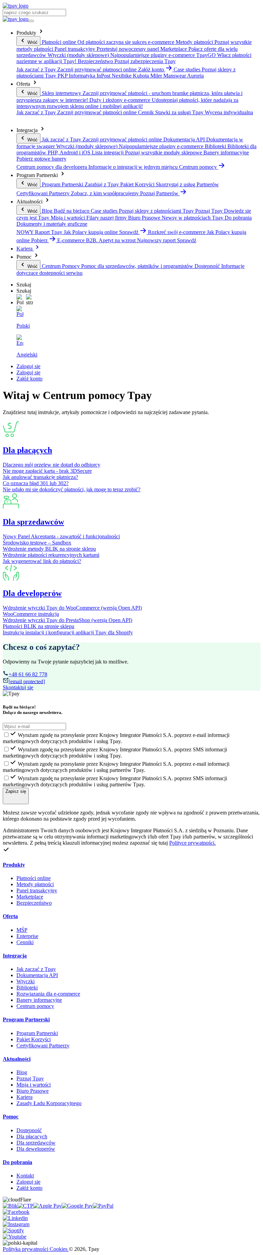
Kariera (25, 248)
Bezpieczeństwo (34, 903)
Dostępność (29, 1130)
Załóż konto (29, 379)
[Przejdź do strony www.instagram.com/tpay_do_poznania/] (16, 1224)
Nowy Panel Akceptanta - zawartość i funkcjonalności (61, 536)
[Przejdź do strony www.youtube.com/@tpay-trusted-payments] (14, 1237)
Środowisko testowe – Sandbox (37, 543)
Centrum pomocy (35, 1006)
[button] (19, 300)
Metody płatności (35, 884)
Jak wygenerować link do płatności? (42, 561)
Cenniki (25, 942)
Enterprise (27, 936)
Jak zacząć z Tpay (36, 969)
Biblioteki (27, 987)
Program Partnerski (26, 1019)
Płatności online (33, 878)
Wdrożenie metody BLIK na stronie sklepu (49, 549)
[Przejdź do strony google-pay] (77, 1206)
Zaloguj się (28, 366)
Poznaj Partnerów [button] (160, 193)
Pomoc (10, 1116)
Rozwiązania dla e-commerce (48, 994)
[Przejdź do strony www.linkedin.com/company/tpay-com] (15, 1218)
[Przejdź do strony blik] (10, 1206)
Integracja (15, 956)
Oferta (10, 916)
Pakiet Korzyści (33, 1039)
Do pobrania (17, 1162)
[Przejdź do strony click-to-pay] (25, 1206)
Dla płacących (27, 450)
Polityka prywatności (26, 1249)
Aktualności (16, 1059)
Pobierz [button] (40, 240)
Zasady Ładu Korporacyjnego (49, 1103)
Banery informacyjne (39, 1000)
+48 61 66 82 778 (28, 674)
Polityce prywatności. (192, 843)
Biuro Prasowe (32, 1091)
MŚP (21, 930)
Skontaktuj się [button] (18, 687)
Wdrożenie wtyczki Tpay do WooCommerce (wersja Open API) (72, 608)
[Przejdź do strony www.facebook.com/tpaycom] (16, 1212)
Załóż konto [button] (151, 69)
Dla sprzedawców (33, 521)
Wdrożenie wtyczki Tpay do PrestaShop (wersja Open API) (67, 620)
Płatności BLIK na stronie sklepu (38, 626)
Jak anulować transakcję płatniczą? (40, 477)
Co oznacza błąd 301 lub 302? (35, 483)
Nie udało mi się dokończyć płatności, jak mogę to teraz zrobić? (71, 489)
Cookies (59, 1249)
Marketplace (29, 897)
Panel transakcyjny (36, 890)
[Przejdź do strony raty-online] (103, 1206)
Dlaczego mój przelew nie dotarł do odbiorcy (51, 465)
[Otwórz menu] (31, 21)
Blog (21, 1072)
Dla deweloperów (35, 1149)
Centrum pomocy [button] (198, 167)
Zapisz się (15, 791)
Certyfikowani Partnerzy (43, 1045)
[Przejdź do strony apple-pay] (47, 1206)
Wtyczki (25, 981)
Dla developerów (32, 593)
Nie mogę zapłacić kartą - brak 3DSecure (47, 471)
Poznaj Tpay (30, 1078)
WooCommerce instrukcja (31, 614)
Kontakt (25, 1175)
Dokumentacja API (37, 975)
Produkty (14, 865)
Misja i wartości (33, 1085)
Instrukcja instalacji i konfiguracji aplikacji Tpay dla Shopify (68, 632)
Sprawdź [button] (129, 232)
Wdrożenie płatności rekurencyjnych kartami (51, 555)
